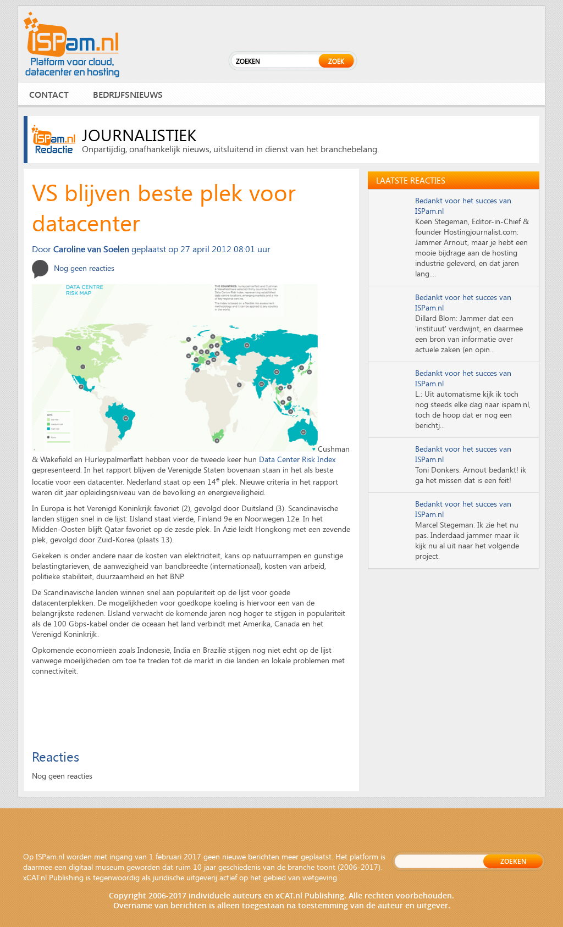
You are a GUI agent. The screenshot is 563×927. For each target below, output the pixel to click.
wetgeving (319, 877)
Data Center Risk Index (297, 459)
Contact (49, 94)
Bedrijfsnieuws (128, 94)
